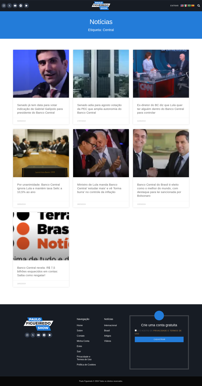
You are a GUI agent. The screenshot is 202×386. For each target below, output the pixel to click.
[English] (182, 5)
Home (80, 325)
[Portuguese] (189, 5)
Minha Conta (83, 341)
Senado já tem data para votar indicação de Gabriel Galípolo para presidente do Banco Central (40, 108)
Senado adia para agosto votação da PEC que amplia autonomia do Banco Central (99, 108)
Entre (79, 346)
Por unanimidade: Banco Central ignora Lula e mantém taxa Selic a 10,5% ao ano (39, 188)
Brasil (107, 330)
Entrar (174, 6)
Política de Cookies (86, 364)
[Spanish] (193, 5)
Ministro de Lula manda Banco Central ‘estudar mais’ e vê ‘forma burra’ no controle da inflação (99, 188)
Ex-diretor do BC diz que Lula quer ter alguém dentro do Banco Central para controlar (160, 108)
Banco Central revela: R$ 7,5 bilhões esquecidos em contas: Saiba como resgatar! (37, 271)
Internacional (110, 325)
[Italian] (186, 5)
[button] (199, 6)
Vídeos (107, 341)
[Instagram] (3, 5)
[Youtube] (15, 5)
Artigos (107, 336)
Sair (79, 351)
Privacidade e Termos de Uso (84, 358)
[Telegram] (20, 5)
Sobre (80, 330)
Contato (81, 336)
